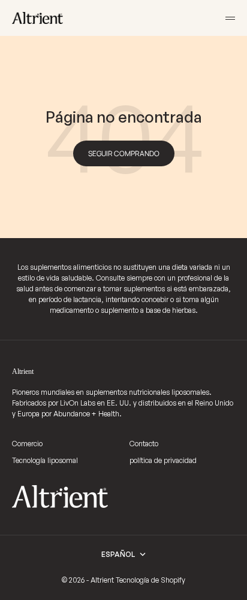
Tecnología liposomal (45, 460)
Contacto (143, 443)
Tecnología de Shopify (150, 579)
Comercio (27, 443)
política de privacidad (163, 460)
